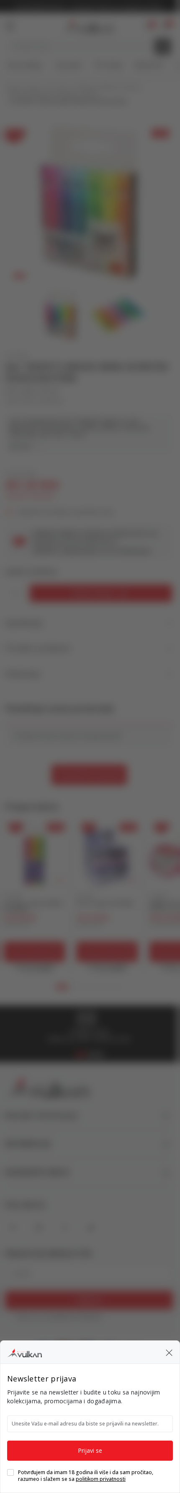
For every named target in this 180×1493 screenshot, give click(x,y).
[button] (169, 1352)
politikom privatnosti (101, 1479)
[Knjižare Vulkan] (24, 1351)
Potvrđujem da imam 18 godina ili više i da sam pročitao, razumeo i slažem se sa (85, 1476)
